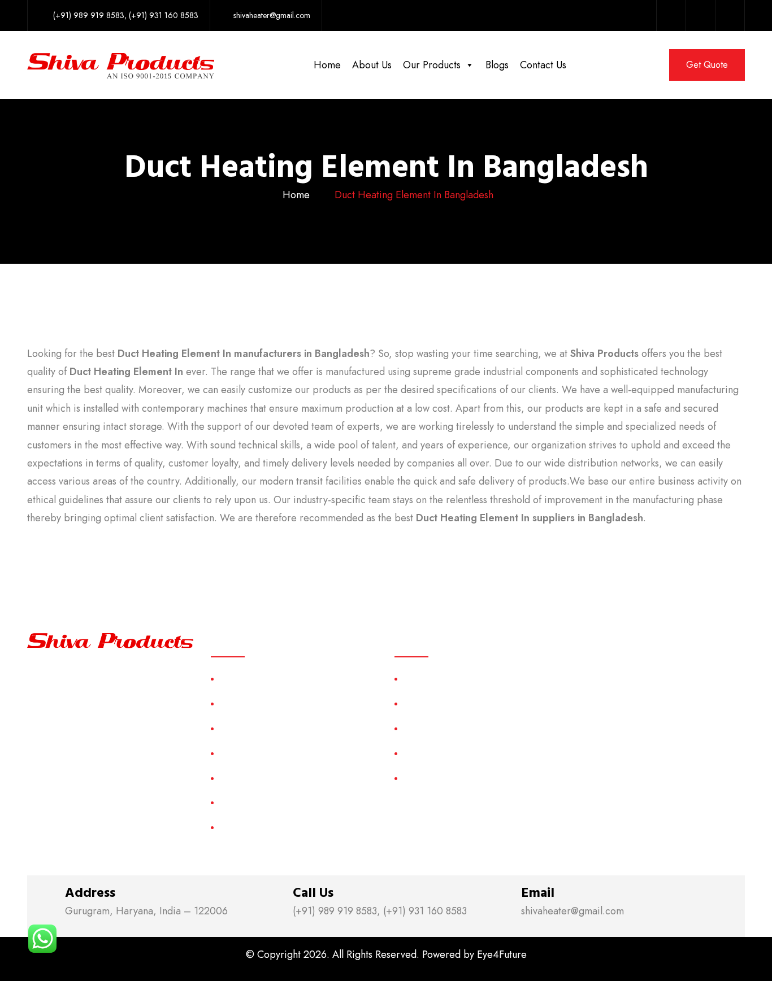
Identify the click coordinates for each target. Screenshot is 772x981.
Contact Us (543, 65)
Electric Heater (431, 753)
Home (327, 65)
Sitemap (234, 777)
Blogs (497, 65)
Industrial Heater (434, 777)
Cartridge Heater (435, 728)
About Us (372, 65)
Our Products (432, 65)
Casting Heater (432, 703)
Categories (240, 753)
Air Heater (423, 678)
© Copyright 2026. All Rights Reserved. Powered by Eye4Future (386, 954)
